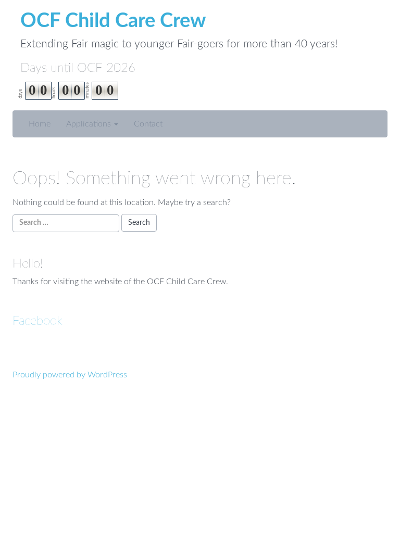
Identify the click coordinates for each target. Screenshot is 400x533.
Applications (89, 124)
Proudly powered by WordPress (69, 375)
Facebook (37, 321)
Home (40, 124)
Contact (148, 124)
